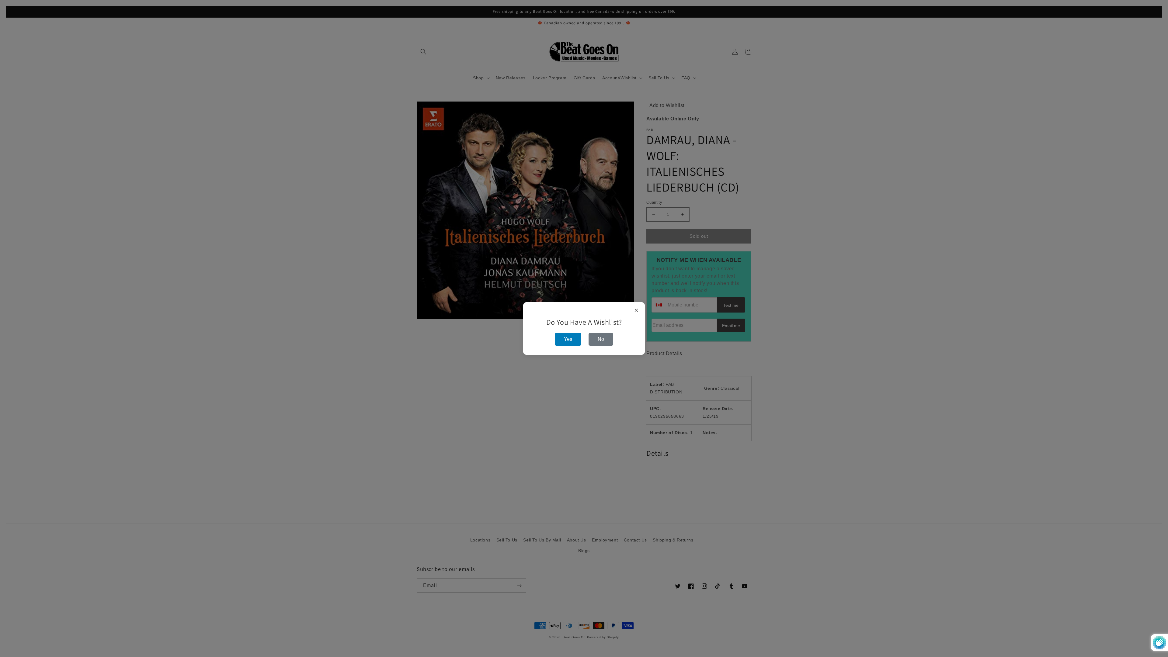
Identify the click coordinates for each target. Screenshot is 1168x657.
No (601, 339)
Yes (568, 339)
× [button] (636, 310)
